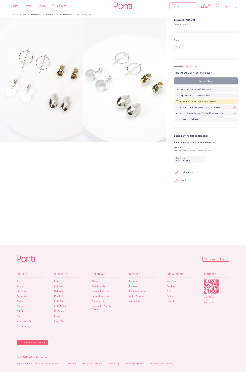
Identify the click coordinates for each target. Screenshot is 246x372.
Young (42, 6)
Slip (19, 316)
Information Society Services (101, 307)
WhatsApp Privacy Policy (162, 363)
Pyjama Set (22, 296)
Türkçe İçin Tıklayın (218, 259)
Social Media (175, 274)
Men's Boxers (60, 311)
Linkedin (171, 301)
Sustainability (98, 286)
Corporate (98, 274)
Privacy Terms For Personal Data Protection (38, 363)
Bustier (20, 301)
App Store (209, 297)
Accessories (36, 15)
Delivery (133, 286)
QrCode (211, 287)
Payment (133, 281)
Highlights (61, 274)
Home (12, 15)
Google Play (210, 302)
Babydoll (21, 311)
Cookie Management (134, 363)
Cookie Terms (70, 363)
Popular (22, 274)
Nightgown (22, 291)
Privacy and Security (93, 363)
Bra (18, 281)
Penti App (210, 274)
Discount (62, 6)
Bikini (56, 281)
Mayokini (58, 296)
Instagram (171, 281)
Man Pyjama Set (24, 321)
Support (134, 274)
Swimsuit (58, 286)
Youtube (171, 296)
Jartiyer (20, 286)
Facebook (171, 286)
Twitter (170, 291)
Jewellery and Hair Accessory (59, 15)
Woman (15, 6)
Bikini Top (59, 301)
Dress (57, 316)
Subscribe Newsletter (34, 342)
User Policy (113, 363)
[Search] (173, 6)
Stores (95, 281)
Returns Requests (137, 291)
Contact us (134, 301)
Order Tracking (136, 296)
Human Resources (100, 296)
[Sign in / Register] (227, 6)
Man (28, 6)
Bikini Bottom (60, 306)
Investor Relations (100, 291)
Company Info (98, 301)
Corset (20, 306)
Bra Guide (21, 326)
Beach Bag (59, 321)
